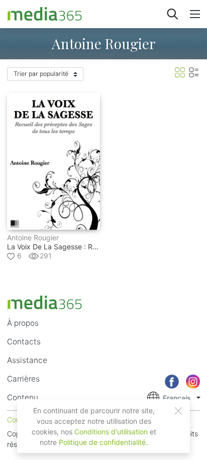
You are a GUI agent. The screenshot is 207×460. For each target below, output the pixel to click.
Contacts (24, 341)
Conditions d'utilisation (111, 431)
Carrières (23, 379)
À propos (23, 323)
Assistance (27, 360)
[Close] (178, 411)
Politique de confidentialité (102, 442)
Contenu (22, 397)
